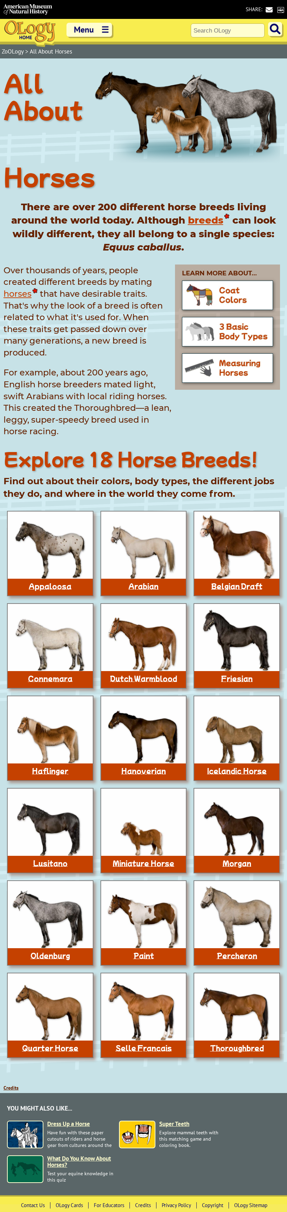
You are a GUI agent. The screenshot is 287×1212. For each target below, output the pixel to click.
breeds (205, 220)
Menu (91, 29)
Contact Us (33, 1205)
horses (17, 294)
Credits (11, 1088)
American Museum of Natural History (28, 9)
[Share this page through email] (269, 9)
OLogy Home (30, 33)
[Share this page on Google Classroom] (280, 9)
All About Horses (51, 51)
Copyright (212, 1205)
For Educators (109, 1205)
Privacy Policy (176, 1205)
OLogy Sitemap (250, 1205)
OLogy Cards (69, 1205)
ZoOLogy (13, 51)
